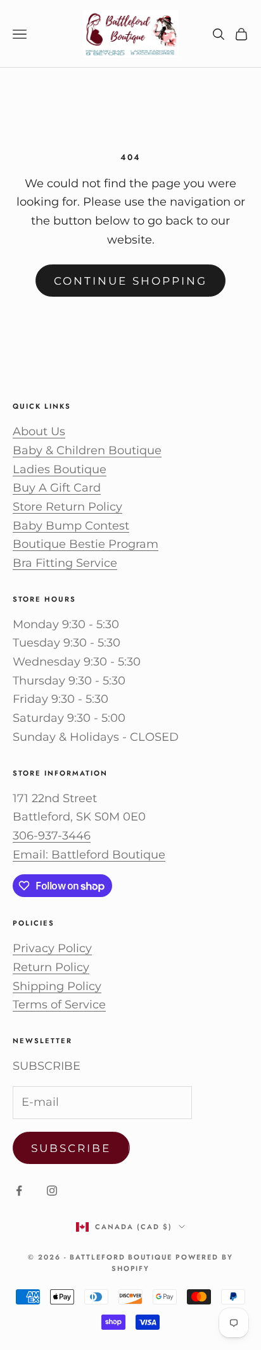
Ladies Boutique (59, 469)
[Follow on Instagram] (52, 1190)
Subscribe (71, 1148)
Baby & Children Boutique (87, 450)
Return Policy (51, 967)
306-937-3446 (52, 836)
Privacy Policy (52, 948)
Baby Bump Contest (71, 526)
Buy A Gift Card (57, 488)
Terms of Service (59, 1005)
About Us (39, 431)
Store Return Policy (67, 507)
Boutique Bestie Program (85, 544)
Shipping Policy (57, 986)
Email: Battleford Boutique (89, 855)
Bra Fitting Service (65, 563)
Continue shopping (130, 281)
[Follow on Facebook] (19, 1190)
